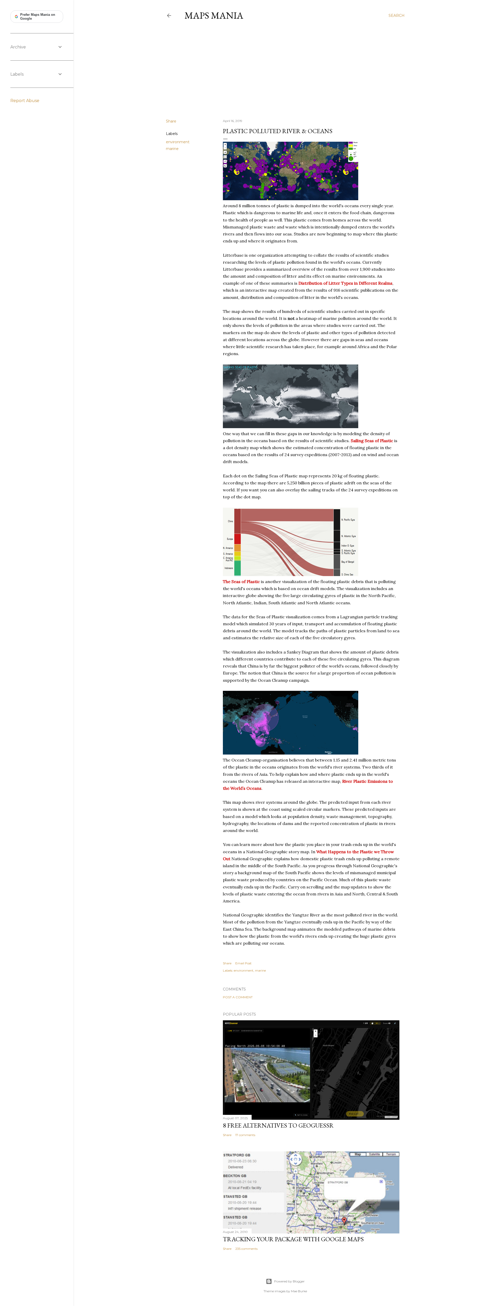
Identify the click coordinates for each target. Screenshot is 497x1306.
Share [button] (171, 121)
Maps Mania (214, 15)
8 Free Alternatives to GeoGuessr (278, 1125)
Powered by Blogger (289, 1281)
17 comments (245, 1135)
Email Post (243, 963)
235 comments (246, 1249)
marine (172, 148)
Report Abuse (24, 100)
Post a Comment (238, 997)
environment (177, 142)
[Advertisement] (285, 69)
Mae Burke (299, 1291)
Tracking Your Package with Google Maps (293, 1239)
